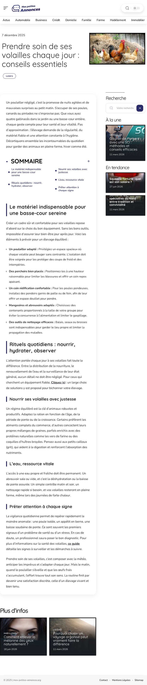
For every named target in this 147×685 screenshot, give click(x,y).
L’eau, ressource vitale (71, 179)
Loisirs (9, 76)
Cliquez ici (58, 382)
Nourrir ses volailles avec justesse (72, 170)
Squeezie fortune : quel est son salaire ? (125, 180)
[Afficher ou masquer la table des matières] (66, 161)
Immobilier (116, 135)
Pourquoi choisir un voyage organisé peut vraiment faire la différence (70, 638)
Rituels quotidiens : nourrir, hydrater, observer (26, 184)
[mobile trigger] (7, 8)
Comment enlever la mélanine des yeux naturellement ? (19, 640)
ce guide (74, 544)
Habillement (11, 633)
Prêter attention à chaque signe (68, 189)
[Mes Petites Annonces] (26, 8)
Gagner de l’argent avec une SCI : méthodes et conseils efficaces (124, 143)
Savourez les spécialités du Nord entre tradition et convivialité (123, 199)
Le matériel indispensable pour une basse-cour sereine (26, 172)
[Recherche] (127, 8)
